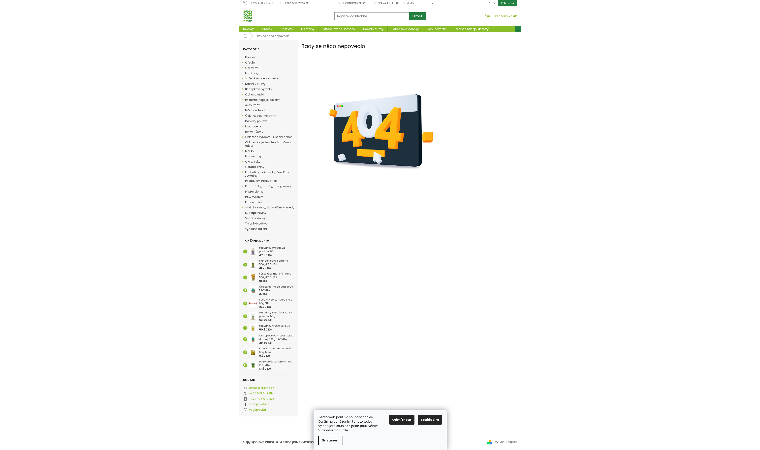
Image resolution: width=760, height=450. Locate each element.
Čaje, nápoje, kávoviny (260, 116)
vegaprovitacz (259, 404)
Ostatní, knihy (254, 167)
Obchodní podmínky (352, 3)
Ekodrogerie (253, 126)
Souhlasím (430, 419)
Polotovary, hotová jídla (261, 181)
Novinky (250, 57)
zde (345, 430)
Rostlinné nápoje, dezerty (262, 100)
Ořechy (250, 63)
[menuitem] (248, 29)
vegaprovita (257, 410)
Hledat (417, 16)
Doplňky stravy (255, 84)
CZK (489, 3)
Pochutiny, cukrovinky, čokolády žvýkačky (267, 174)
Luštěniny (251, 73)
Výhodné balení (256, 229)
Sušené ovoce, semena (261, 78)
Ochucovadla (254, 94)
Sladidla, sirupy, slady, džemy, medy (269, 207)
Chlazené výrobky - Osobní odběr (268, 137)
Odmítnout (401, 419)
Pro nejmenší (254, 202)
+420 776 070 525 (261, 399)
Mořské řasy (253, 156)
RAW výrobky (254, 197)
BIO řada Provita (256, 110)
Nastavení (331, 440)
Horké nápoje (254, 132)
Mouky (249, 151)
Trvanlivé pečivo (256, 223)
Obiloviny (251, 68)
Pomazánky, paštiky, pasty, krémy (268, 186)
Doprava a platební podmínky (394, 3)
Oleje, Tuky (252, 162)
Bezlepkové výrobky (258, 89)
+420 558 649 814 (261, 393)
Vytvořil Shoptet (506, 442)
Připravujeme (254, 192)
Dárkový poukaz (256, 121)
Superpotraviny (255, 213)
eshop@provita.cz (261, 388)
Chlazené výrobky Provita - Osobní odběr (269, 144)
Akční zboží (252, 105)
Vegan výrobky (255, 218)
